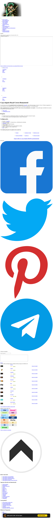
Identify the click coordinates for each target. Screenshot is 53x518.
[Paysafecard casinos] (5, 415)
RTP (3, 71)
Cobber (11, 368)
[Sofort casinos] (13, 415)
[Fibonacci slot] (27, 86)
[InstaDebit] (13, 417)
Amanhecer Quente (28, 132)
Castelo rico (27, 135)
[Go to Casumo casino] (5, 399)
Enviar (1, 362)
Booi (11, 383)
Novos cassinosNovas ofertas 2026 (5, 20)
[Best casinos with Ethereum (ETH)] (13, 425)
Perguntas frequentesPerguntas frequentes (5, 31)
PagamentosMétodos (4, 29)
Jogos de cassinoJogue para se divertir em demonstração (8, 27)
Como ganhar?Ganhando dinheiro (5, 24)
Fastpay (11, 364)
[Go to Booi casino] (5, 385)
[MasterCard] (5, 420)
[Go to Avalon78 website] (5, 392)
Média (3, 70)
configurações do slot (6, 111)
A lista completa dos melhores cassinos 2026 (7, 406)
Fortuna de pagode (36, 135)
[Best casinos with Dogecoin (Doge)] (13, 422)
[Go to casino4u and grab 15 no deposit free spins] (5, 373)
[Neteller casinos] (5, 413)
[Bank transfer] (5, 417)
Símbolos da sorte (36, 132)
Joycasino (12, 394)
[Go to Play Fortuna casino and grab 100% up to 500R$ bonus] (5, 403)
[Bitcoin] (5, 422)
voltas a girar (4, 110)
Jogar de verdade (34, 399)
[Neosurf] (13, 410)
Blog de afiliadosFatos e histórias (5, 22)
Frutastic (17, 132)
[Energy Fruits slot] (27, 67)
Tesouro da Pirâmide (19, 135)
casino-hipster (3, 1)
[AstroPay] (13, 420)
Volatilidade (4, 69)
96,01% (3, 72)
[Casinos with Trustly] (5, 427)
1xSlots (11, 387)
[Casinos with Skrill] (13, 413)
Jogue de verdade (34, 366)
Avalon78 (12, 390)
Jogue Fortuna (12, 402)
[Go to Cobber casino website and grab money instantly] (5, 370)
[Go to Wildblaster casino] (5, 377)
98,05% (3, 100)
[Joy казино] (5, 388)
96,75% (3, 90)
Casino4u (11, 372)
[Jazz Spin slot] (27, 95)
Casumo (11, 398)
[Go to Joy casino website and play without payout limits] (5, 396)
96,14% (3, 81)
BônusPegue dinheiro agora (5, 26)
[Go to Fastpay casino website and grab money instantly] (5, 366)
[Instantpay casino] (5, 381)
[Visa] (5, 410)
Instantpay (12, 379)
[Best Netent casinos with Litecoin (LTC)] (5, 425)
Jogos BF (25, 105)
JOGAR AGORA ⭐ (42, 515)
